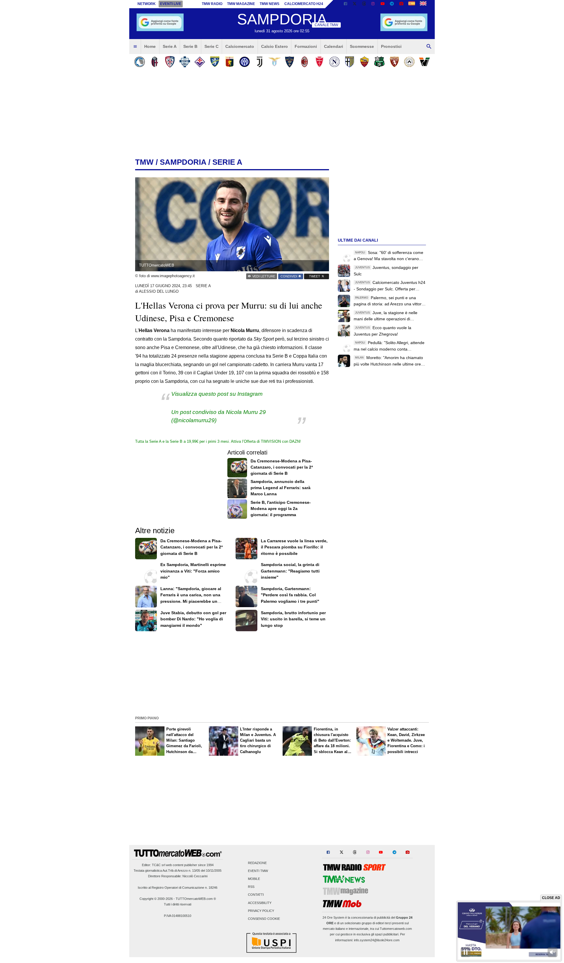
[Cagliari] (170, 62)
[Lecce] (289, 62)
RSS (251, 887)
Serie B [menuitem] (190, 46)
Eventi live (170, 4)
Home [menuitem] (150, 46)
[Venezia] (424, 62)
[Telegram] (392, 4)
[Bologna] (155, 62)
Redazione (257, 863)
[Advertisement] (282, 673)
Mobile (254, 878)
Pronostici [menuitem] (391, 46)
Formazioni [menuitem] (306, 46)
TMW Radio (212, 4)
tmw (144, 162)
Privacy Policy (261, 911)
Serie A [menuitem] (170, 46)
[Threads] (364, 4)
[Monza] (319, 62)
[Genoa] (230, 62)
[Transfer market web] (423, 4)
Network (146, 4)
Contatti (256, 895)
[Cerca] (428, 46)
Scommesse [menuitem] (362, 46)
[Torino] (394, 62)
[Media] (401, 4)
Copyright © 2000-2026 (156, 898)
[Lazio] (274, 62)
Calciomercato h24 (303, 4)
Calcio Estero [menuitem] (274, 46)
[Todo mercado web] (412, 4)
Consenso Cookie (264, 918)
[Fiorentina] (200, 62)
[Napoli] (334, 62)
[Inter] (245, 62)
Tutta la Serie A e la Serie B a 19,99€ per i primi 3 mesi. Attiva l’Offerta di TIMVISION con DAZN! (218, 441)
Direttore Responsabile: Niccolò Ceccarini (177, 876)
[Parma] (349, 62)
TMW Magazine (241, 4)
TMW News (269, 4)
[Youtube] (382, 4)
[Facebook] (345, 4)
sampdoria (183, 162)
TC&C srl (158, 865)
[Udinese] (409, 62)
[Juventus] (260, 62)
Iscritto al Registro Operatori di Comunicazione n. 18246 (177, 887)
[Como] (185, 62)
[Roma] (364, 62)
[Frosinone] (215, 62)
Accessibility (259, 903)
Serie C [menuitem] (211, 46)
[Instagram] (373, 4)
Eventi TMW (258, 871)
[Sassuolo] (379, 62)
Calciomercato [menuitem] (239, 46)
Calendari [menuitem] (333, 46)
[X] (355, 4)
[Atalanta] (140, 62)
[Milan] (304, 62)
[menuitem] (135, 46)
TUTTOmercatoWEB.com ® (196, 898)
